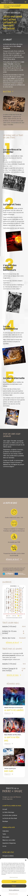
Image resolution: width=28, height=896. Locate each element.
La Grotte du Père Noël (9, 818)
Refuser (14, 886)
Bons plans (5, 837)
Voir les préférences (14, 890)
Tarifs (4, 834)
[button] (25, 860)
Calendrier (5, 831)
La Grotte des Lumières (9, 815)
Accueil (4, 809)
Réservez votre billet (8, 840)
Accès (4, 846)
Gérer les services (14, 877)
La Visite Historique (8, 812)
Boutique (5, 821)
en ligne (12, 6)
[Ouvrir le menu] (25, 2)
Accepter (14, 881)
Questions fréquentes (9, 843)
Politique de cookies (13, 893)
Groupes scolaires (8, 856)
